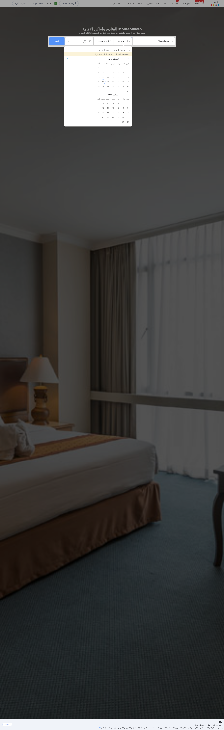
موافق (7, 724)
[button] (129, 59)
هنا (100, 727)
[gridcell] (103, 68)
